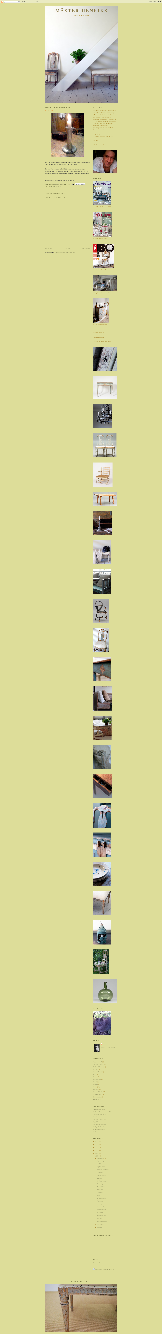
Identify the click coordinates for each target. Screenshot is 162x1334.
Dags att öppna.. (101, 1161)
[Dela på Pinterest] (84, 184)
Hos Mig (95, 1069)
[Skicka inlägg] (73, 184)
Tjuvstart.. (100, 1201)
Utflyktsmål (96, 1097)
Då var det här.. (101, 1187)
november (100, 1225)
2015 (97, 1142)
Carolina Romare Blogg (100, 1119)
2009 (97, 1156)
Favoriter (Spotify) (98, 1263)
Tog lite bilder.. (101, 1167)
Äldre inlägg (86, 248)
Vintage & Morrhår (98, 1127)
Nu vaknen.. (100, 1212)
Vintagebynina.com (99, 1129)
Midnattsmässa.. (101, 1175)
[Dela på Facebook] (82, 184)
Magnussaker (97, 1079)
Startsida (67, 248)
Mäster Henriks (81, 10)
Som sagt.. (100, 1204)
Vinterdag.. (100, 1192)
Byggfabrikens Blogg (99, 1124)
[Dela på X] (80, 184)
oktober (99, 1228)
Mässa (95, 1087)
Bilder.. (99, 1195)
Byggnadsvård (97, 1062)
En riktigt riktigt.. (102, 1181)
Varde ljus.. (100, 1172)
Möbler (58, 186)
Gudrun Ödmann (98, 1067)
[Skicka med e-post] (76, 184)
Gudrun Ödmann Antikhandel (102, 1112)
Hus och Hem (97, 1072)
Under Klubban (97, 1094)
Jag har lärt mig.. (101, 1210)
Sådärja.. (99, 1218)
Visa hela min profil (108, 1047)
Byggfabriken (97, 1122)
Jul (54, 186)
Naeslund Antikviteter (99, 1114)
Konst (95, 1077)
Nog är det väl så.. (102, 1221)
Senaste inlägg (49, 248)
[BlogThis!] (78, 184)
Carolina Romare (98, 1064)
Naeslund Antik (97, 1092)
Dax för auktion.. (102, 1215)
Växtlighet (96, 1099)
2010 (97, 1153)
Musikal (95, 1084)
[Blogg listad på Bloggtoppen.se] (103, 1269)
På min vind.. (100, 1207)
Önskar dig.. (100, 1184)
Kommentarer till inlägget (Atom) (64, 252)
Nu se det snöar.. (101, 1198)
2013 (97, 1144)
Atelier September (98, 1132)
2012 (97, 1147)
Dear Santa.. (100, 1190)
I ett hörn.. (100, 1164)
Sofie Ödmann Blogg (99, 1109)
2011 (97, 1150)
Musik (95, 1082)
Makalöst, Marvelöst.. (103, 1169)
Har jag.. (99, 1178)
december (100, 1158)
